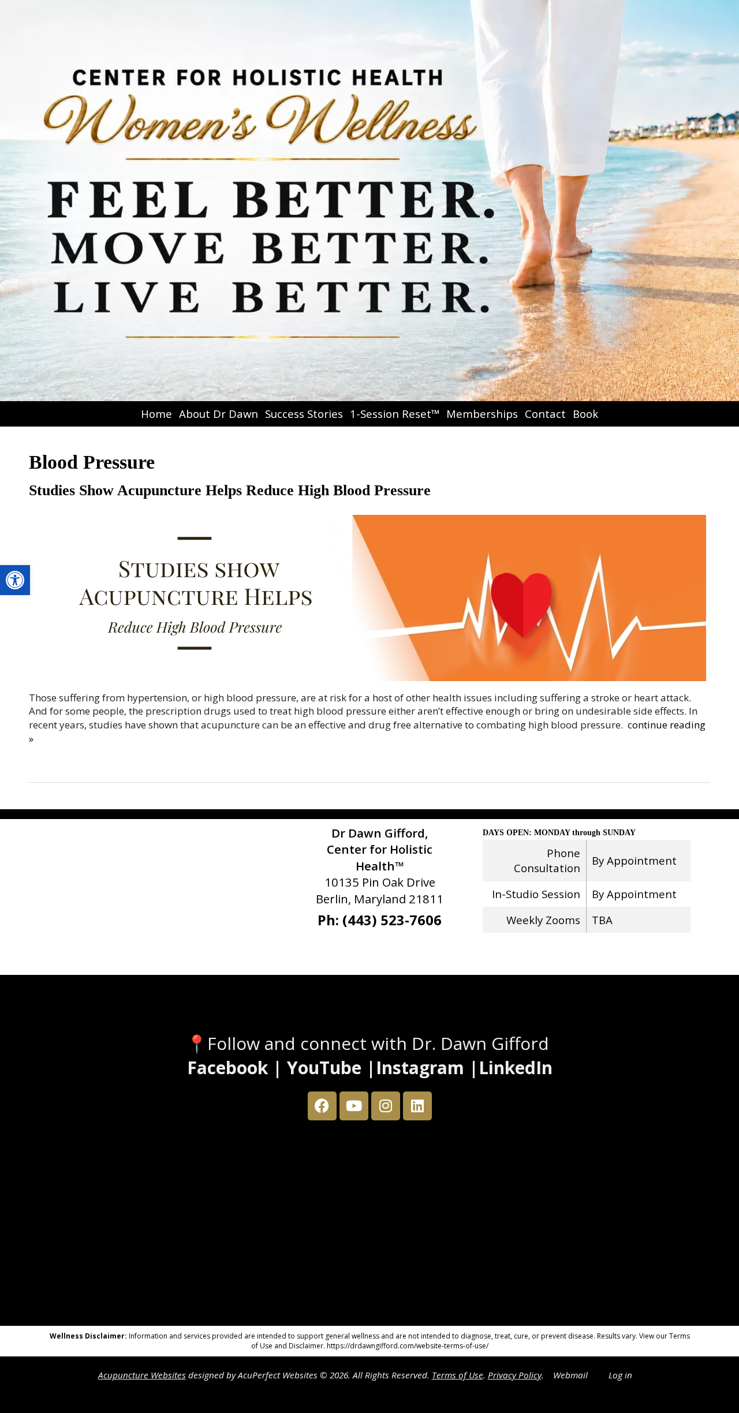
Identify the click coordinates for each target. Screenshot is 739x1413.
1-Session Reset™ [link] (394, 413)
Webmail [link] (570, 1375)
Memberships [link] (482, 413)
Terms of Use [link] (457, 1375)
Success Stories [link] (304, 413)
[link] (15, 580)
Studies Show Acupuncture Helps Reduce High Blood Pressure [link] (230, 490)
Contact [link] (545, 413)
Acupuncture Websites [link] (142, 1375)
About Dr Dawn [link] (218, 413)
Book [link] (585, 413)
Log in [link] (620, 1375)
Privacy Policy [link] (515, 1375)
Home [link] (156, 413)
